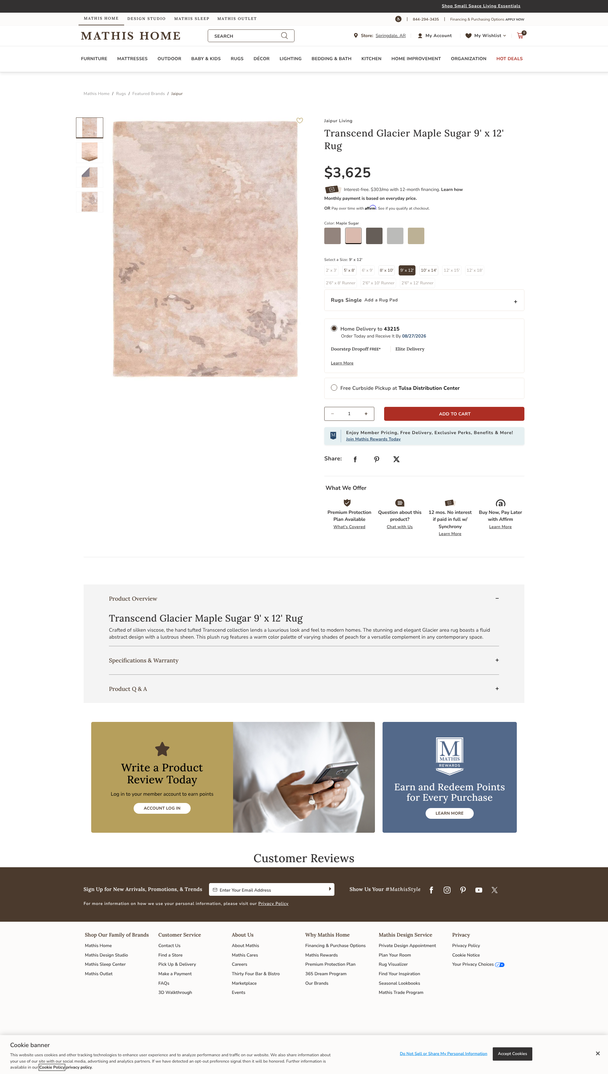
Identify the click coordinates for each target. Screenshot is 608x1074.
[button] (435, 36)
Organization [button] (468, 59)
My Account (439, 36)
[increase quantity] (369, 413)
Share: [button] (333, 459)
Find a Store (170, 955)
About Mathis (245, 946)
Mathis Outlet (98, 974)
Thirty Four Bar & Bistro (256, 974)
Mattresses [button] (132, 59)
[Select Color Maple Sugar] (355, 238)
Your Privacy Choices (473, 964)
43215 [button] (392, 328)
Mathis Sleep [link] (191, 18)
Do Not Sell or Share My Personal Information (443, 1054)
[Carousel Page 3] (89, 177)
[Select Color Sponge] (418, 238)
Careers (239, 964)
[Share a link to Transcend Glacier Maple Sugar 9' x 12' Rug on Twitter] (396, 460)
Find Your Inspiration (399, 974)
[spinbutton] (349, 413)
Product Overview (133, 598)
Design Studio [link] (146, 18)
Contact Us (169, 946)
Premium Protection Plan (330, 964)
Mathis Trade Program (401, 992)
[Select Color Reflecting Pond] (397, 238)
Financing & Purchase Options (335, 946)
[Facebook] (431, 890)
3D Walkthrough (175, 992)
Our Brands (316, 983)
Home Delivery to (370, 328)
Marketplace (244, 983)
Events (238, 992)
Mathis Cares (245, 955)
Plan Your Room (395, 955)
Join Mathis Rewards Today (373, 439)
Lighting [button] (291, 59)
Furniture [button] (94, 59)
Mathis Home (98, 946)
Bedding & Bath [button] (332, 59)
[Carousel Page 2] (89, 152)
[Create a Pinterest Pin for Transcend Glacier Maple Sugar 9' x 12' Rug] (377, 461)
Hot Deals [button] (510, 59)
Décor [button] (262, 59)
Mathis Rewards (321, 955)
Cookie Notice (466, 955)
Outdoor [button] (169, 59)
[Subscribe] (329, 889)
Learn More (342, 363)
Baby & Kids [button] (206, 59)
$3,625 (347, 172)
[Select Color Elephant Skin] (334, 238)
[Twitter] (494, 890)
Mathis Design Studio (106, 955)
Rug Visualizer (393, 964)
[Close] (598, 1053)
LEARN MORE (450, 813)
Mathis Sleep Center (105, 964)
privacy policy (79, 1067)
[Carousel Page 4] (89, 202)
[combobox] (247, 36)
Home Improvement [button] (416, 59)
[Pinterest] (463, 890)
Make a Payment (175, 974)
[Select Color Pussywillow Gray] (376, 238)
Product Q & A (128, 688)
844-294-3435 (426, 19)
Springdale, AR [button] (391, 36)
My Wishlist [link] (487, 36)
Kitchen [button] (372, 59)
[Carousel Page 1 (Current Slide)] (89, 127)
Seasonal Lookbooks (399, 983)
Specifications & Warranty (144, 660)
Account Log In (162, 808)
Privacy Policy (273, 904)
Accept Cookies (512, 1054)
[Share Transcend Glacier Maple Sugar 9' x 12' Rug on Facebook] (355, 461)
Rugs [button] (237, 59)
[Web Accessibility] (398, 19)
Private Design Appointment (407, 946)
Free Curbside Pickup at (400, 388)
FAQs (163, 983)
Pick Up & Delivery (177, 964)
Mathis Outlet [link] (237, 18)
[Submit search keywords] (284, 36)
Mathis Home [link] (101, 18)
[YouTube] (478, 890)
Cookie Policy (52, 1067)
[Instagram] (447, 890)
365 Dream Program (325, 974)
